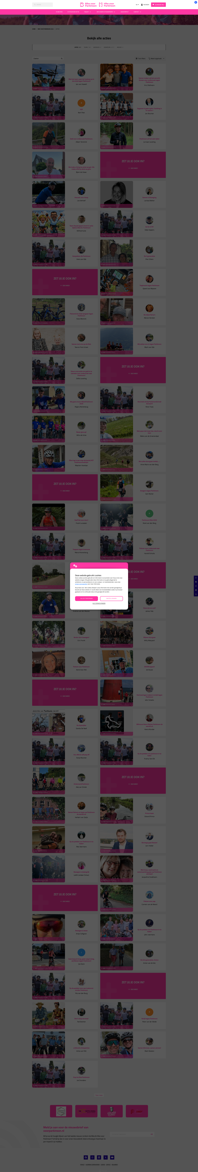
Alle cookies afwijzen (99, 603)
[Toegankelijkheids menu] (195, 2)
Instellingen (111, 598)
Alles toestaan (86, 598)
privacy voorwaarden (81, 584)
